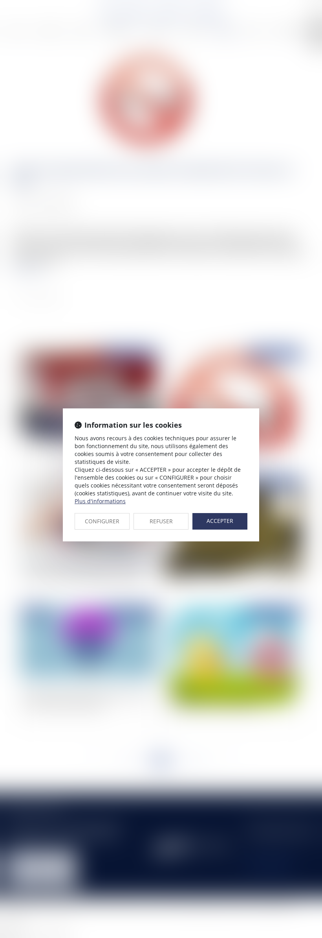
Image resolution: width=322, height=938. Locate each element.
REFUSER (161, 521)
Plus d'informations (100, 501)
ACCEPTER (220, 520)
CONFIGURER (102, 521)
